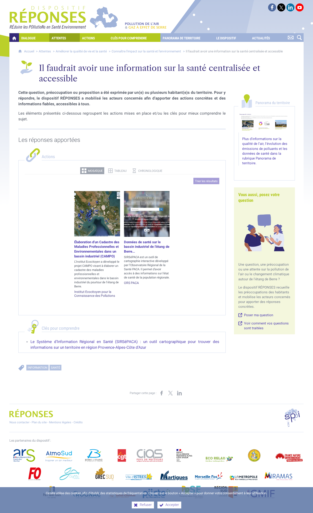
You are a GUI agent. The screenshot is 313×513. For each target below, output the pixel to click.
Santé (55, 367)
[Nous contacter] (290, 37)
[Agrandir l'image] (264, 123)
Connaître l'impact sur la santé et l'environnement (146, 51)
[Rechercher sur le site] (299, 37)
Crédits (78, 422)
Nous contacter (19, 422)
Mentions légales (60, 422)
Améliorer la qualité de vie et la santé (81, 51)
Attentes (45, 51)
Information (37, 367)
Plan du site (39, 422)
